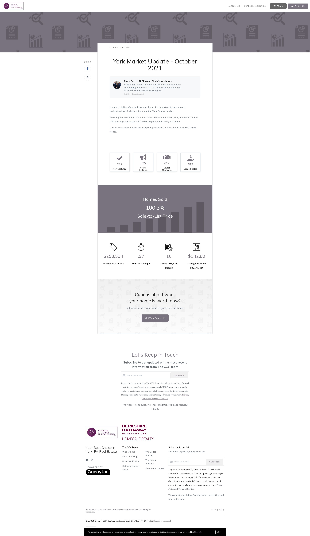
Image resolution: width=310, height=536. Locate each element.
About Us (234, 5)
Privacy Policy (217, 509)
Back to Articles (121, 47)
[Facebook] (87, 460)
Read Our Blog (130, 456)
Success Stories (130, 461)
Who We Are (128, 451)
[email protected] (162, 521)
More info (198, 532)
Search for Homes (255, 5)
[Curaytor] (98, 474)
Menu (279, 6)
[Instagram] (92, 460)
